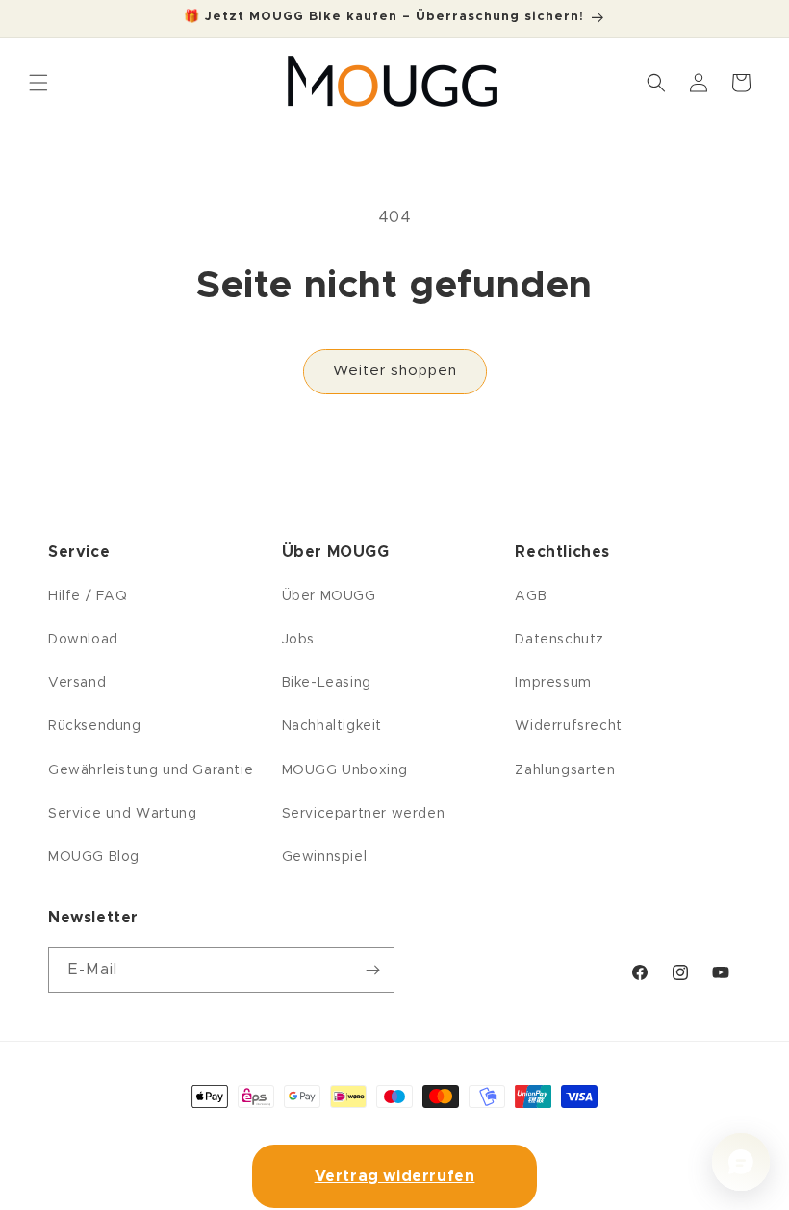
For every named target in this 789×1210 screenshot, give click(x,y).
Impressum (553, 683)
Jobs (298, 639)
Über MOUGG (329, 596)
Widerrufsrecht (568, 726)
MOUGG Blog (94, 857)
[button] (656, 83)
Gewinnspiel (325, 857)
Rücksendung (94, 726)
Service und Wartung (122, 813)
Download (83, 639)
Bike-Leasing (326, 683)
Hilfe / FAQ (88, 596)
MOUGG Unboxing (345, 770)
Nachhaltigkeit (332, 726)
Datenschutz (559, 639)
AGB (531, 596)
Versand (77, 683)
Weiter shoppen (395, 371)
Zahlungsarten (565, 770)
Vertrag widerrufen (395, 1176)
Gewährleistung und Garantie (150, 770)
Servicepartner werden (363, 813)
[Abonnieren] (372, 970)
